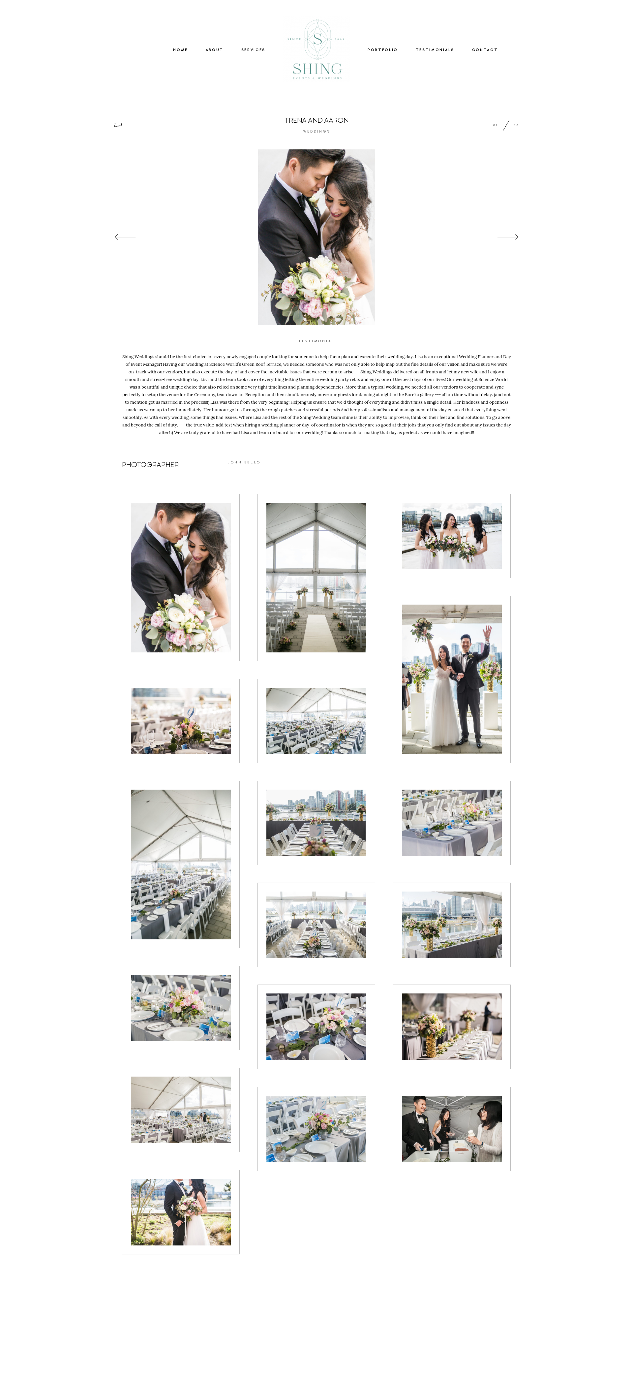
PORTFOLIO (383, 50)
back (118, 125)
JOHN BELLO (244, 462)
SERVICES (253, 50)
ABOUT (215, 50)
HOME (180, 50)
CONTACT (485, 50)
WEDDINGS (316, 131)
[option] (317, 237)
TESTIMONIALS (435, 50)
